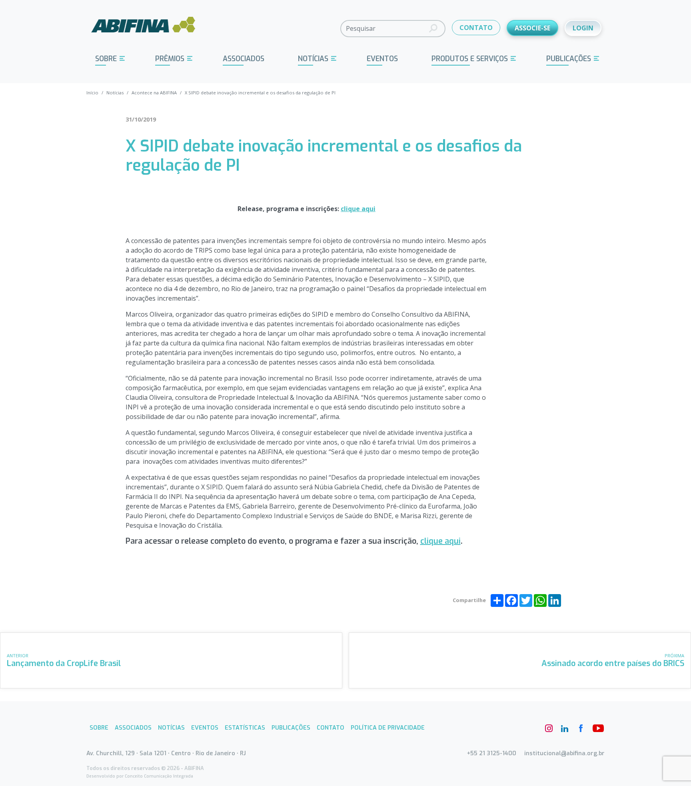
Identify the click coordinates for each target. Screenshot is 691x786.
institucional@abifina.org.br (564, 753)
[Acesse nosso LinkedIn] (565, 728)
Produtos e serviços (469, 59)
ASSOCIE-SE (532, 28)
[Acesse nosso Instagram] (549, 728)
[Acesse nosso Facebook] (581, 728)
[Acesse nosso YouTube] (597, 728)
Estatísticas (245, 728)
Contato (330, 728)
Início (92, 93)
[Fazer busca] (433, 28)
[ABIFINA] (143, 28)
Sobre (106, 59)
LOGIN (583, 28)
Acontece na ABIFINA (154, 93)
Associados (243, 59)
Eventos (382, 59)
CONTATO (476, 27)
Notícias (313, 59)
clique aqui (358, 208)
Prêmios (169, 59)
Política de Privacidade (388, 728)
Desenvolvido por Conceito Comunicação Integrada (139, 776)
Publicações (568, 59)
